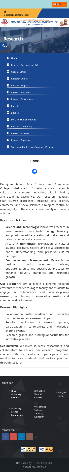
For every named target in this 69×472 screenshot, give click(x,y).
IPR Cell (15, 112)
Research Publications (22, 99)
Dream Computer (42, 463)
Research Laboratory (21, 126)
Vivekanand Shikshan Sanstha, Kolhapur (40, 411)
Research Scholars (20, 133)
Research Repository (21, 140)
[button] (59, 4)
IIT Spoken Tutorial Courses (39, 394)
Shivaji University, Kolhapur (16, 394)
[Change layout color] (4, 45)
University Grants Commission (17, 412)
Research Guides (19, 78)
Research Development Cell (24, 64)
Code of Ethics (18, 71)
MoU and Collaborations (23, 119)
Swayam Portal (62, 394)
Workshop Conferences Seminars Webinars (32, 146)
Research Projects (20, 85)
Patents (15, 105)
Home (14, 58)
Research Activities (20, 92)
